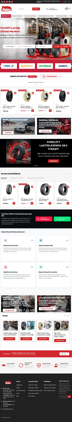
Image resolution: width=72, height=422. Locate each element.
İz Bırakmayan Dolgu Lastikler (35, 178)
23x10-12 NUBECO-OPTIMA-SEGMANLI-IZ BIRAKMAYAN (26, 108)
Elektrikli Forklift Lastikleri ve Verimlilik (27, 334)
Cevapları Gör (9, 310)
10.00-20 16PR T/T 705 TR (8, 200)
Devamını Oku (9, 338)
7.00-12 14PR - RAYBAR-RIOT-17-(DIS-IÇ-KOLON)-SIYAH (62, 108)
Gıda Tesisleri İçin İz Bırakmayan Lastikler (44, 334)
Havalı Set (4, 178)
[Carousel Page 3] (37, 115)
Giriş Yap (65, 2)
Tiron (4, 197)
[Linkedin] (12, 2)
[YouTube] (9, 2)
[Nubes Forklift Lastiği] (6, 9)
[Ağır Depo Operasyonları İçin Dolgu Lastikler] (61, 326)
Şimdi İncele (45, 131)
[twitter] (7, 2)
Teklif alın (63, 354)
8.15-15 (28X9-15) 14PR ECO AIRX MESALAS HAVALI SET (45, 201)
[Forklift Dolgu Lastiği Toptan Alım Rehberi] (10, 326)
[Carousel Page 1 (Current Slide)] (34, 115)
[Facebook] (2, 2)
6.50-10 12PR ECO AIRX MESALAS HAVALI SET (63, 201)
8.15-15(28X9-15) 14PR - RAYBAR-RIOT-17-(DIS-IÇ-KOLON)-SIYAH (27, 201)
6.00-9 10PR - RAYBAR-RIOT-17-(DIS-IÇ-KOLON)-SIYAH (9, 108)
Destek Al (8, 133)
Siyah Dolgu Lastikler (16, 178)
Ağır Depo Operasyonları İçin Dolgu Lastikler (59, 334)
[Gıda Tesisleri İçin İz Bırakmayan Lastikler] (44, 326)
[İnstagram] (4, 2)
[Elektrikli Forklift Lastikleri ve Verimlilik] (27, 326)
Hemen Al (53, 161)
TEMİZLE (65, 46)
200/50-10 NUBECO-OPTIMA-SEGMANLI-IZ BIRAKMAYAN (44, 108)
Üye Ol (69, 2)
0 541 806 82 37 (53, 9)
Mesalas (41, 197)
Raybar (4, 104)
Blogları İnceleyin (47, 308)
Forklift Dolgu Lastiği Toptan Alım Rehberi (10, 334)
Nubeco (22, 104)
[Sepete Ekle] (32, 110)
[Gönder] (69, 396)
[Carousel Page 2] (36, 165)
